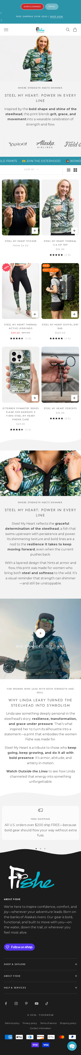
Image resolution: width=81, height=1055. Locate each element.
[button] (72, 1046)
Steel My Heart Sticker (21, 241)
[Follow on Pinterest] (26, 1003)
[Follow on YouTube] (37, 1003)
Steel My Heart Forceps (60, 408)
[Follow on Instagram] (16, 1003)
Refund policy (12, 1023)
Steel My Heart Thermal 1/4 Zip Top (60, 242)
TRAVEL (51, 6)
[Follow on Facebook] (6, 1003)
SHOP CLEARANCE (32, 6)
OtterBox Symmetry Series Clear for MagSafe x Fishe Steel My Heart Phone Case (21, 414)
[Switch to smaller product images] (75, 170)
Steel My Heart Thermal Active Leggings (20, 326)
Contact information (40, 1028)
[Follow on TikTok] (47, 1003)
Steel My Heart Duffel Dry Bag (60, 326)
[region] (40, 823)
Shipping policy (68, 1023)
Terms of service (48, 1023)
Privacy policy (30, 1023)
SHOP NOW (56, 16)
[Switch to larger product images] (68, 170)
